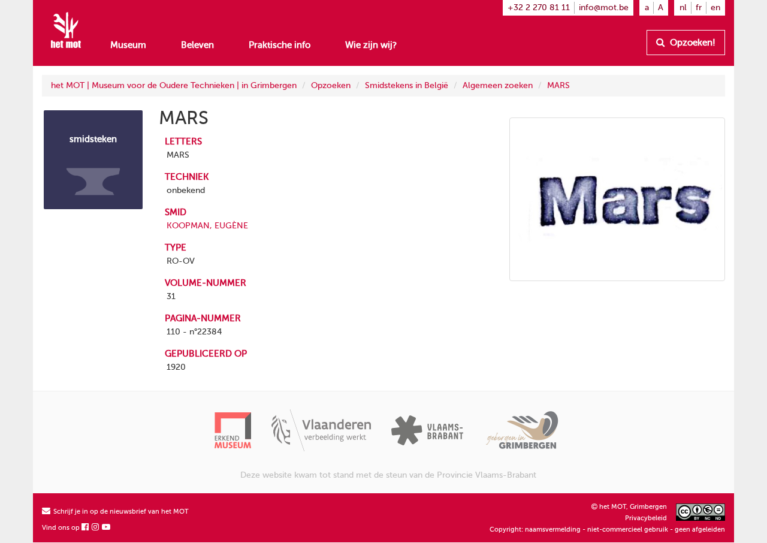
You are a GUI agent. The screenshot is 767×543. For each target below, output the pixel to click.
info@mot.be (604, 7)
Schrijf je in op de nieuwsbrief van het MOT (120, 511)
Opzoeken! (691, 42)
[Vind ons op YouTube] (106, 528)
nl (683, 7)
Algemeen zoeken (498, 85)
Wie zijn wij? (371, 45)
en (715, 7)
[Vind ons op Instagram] (96, 528)
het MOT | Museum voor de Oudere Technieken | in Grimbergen (174, 85)
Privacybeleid (646, 518)
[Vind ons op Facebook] (85, 528)
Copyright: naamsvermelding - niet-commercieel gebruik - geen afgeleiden (607, 529)
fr (699, 7)
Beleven (197, 45)
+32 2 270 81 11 (539, 7)
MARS (558, 85)
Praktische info (279, 45)
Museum (128, 45)
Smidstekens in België (406, 85)
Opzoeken (331, 85)
